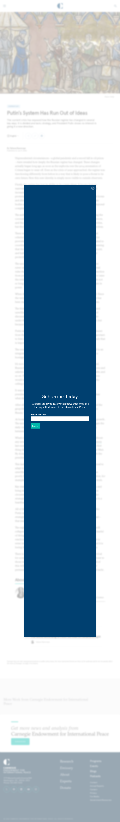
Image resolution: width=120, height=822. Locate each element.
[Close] (93, 188)
